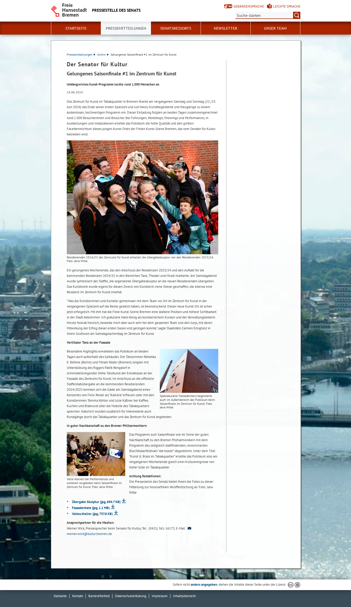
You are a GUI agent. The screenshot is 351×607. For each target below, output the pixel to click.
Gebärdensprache (249, 6)
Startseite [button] (76, 28)
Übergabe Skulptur (96, 502)
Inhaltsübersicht (184, 596)
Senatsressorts (175, 28)
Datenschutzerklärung (130, 596)
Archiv (101, 54)
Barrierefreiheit (99, 596)
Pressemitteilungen (79, 54)
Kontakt (77, 596)
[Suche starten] (296, 15)
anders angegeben (204, 584)
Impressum (160, 596)
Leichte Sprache (286, 6)
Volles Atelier (92, 514)
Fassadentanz (91, 508)
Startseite (60, 596)
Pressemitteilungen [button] (126, 28)
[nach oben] (335, 591)
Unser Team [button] (275, 28)
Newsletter (225, 28)
